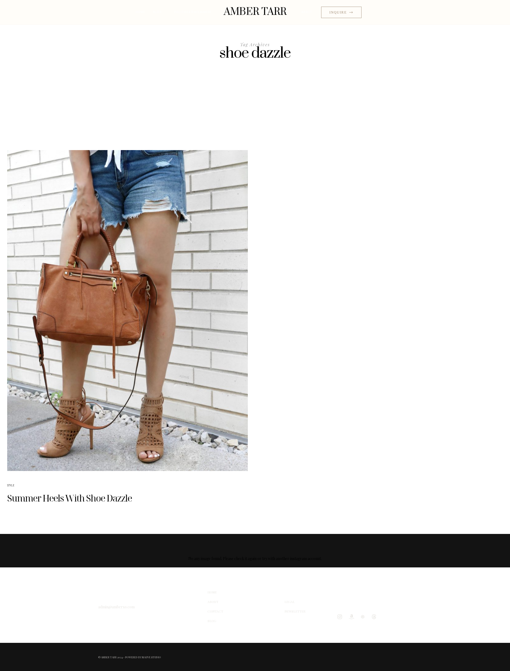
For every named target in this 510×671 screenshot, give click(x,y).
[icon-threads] (375, 616)
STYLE (10, 485)
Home (140, 12)
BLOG (157, 12)
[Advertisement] (255, 110)
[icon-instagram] (341, 616)
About (306, 12)
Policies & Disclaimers (192, 12)
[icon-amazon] (352, 616)
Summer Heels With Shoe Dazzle (69, 498)
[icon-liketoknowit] (364, 616)
